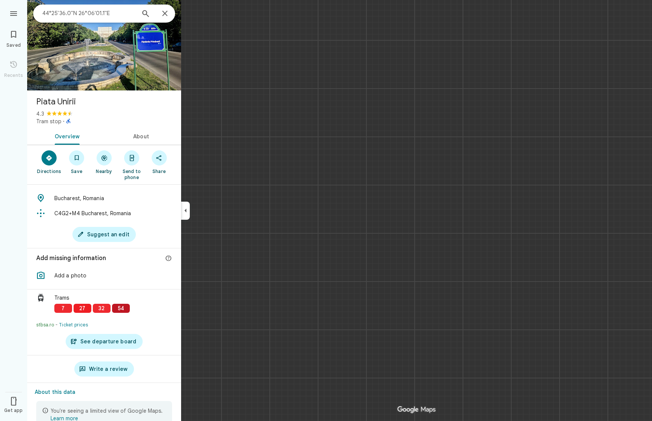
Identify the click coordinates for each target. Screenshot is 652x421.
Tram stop (49, 121)
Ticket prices (73, 325)
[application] (326, 210)
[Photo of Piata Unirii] (104, 45)
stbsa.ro (45, 325)
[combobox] (88, 13)
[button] (104, 275)
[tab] (66, 136)
